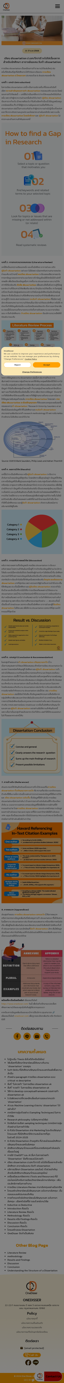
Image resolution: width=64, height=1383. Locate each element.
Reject (17, 365)
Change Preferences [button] (32, 372)
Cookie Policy (31, 359)
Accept (46, 365)
